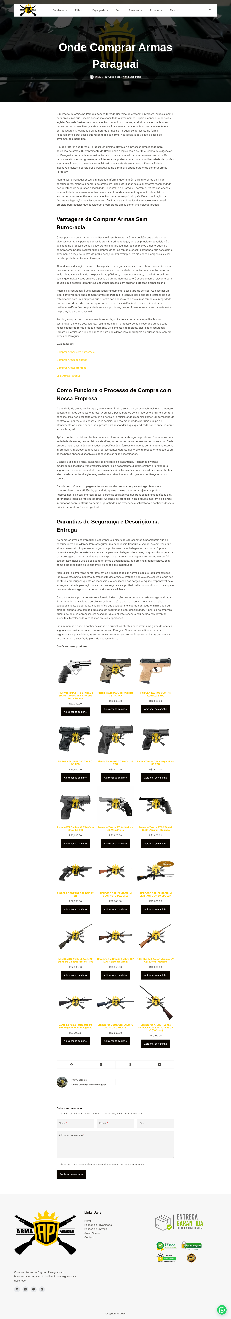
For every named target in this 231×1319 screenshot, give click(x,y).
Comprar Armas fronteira (71, 367)
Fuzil (118, 10)
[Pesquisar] (210, 10)
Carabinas (58, 10)
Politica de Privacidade (98, 1224)
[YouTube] (42, 1289)
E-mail (103, 1123)
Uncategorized (133, 77)
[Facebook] (71, 1065)
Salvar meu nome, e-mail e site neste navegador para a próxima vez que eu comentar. (102, 1164)
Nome (63, 1123)
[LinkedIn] (159, 1065)
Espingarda (98, 10)
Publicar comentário (71, 1174)
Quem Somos (92, 1233)
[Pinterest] (130, 1065)
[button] (222, 1310)
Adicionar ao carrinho (75, 711)
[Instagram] (34, 1289)
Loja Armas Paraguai (69, 375)
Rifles (78, 10)
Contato (89, 1237)
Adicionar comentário (71, 1135)
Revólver (134, 10)
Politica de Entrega (95, 1228)
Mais (172, 10)
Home (87, 1220)
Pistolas (154, 10)
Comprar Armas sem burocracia (76, 351)
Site (142, 1123)
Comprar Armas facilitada (72, 359)
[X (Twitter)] (101, 1065)
